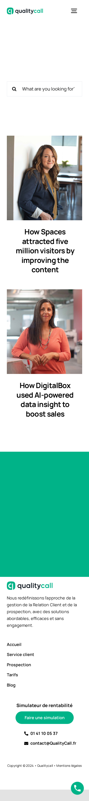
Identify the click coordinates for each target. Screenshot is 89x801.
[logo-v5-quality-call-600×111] (25, 10)
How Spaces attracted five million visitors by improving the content (45, 251)
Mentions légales (69, 765)
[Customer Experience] (44, 178)
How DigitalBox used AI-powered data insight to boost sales (44, 399)
